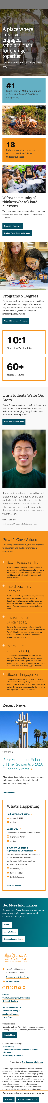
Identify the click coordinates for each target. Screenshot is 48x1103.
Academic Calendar (10, 1014)
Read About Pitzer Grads (14, 421)
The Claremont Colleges (32, 1062)
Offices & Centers (10, 1001)
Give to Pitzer (9, 1035)
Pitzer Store (7, 1017)
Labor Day (12, 828)
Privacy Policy (8, 1046)
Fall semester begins (18, 813)
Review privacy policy (27, 1099)
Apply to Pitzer (10, 931)
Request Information (12, 939)
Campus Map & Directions (17, 976)
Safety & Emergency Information (16, 997)
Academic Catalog (10, 1010)
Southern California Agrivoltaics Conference (20, 849)
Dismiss (8, 1099)
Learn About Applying (12, 226)
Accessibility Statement (12, 1055)
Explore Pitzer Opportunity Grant (17, 233)
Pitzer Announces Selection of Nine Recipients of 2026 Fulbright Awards (23, 764)
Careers (5, 994)
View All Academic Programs (16, 321)
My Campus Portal (10, 1007)
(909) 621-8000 (12, 981)
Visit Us (7, 924)
